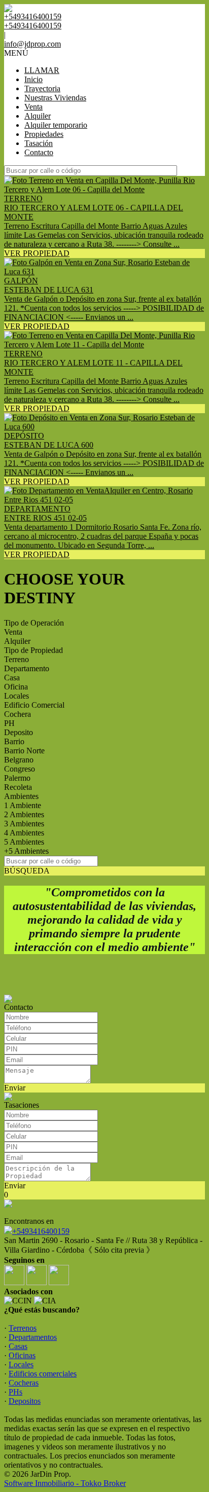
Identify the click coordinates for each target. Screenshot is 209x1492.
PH (9, 723)
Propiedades (43, 134)
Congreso (19, 769)
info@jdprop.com (32, 44)
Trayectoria (42, 88)
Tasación (38, 143)
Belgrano (18, 759)
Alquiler (37, 116)
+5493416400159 (40, 1231)
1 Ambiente (22, 805)
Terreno (16, 659)
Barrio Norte (24, 750)
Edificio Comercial (34, 705)
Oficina (16, 686)
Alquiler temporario (55, 125)
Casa (12, 677)
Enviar (14, 1087)
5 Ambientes (24, 842)
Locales (16, 696)
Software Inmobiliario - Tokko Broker (65, 1483)
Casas (18, 1346)
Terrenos (23, 1328)
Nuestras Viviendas (55, 97)
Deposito (18, 732)
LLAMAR (41, 70)
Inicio (33, 79)
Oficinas (22, 1355)
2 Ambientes (24, 814)
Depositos (25, 1401)
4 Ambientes (24, 832)
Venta (33, 106)
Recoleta (18, 787)
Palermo (17, 778)
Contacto (38, 152)
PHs (15, 1392)
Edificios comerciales (43, 1373)
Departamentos (33, 1337)
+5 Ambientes (26, 851)
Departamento (26, 668)
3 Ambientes (24, 823)
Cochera (17, 714)
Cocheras (24, 1382)
